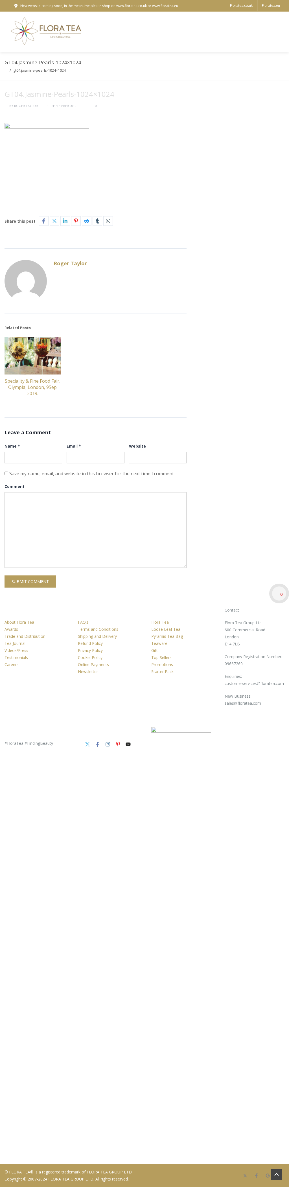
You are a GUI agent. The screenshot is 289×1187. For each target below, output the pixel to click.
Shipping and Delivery (97, 636)
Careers (12, 664)
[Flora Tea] (47, 31)
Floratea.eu (271, 5)
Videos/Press (16, 650)
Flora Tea (160, 622)
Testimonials (16, 657)
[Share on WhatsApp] (108, 220)
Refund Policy (90, 643)
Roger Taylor (26, 106)
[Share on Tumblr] (97, 220)
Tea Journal (15, 643)
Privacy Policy (90, 650)
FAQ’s (83, 622)
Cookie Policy (90, 657)
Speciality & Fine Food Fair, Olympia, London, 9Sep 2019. (32, 387)
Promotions (162, 664)
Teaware (159, 643)
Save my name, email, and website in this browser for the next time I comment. (92, 473)
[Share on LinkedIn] (65, 220)
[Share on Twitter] (54, 220)
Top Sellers (161, 657)
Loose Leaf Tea (165, 629)
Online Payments (93, 664)
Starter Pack (162, 671)
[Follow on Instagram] (107, 744)
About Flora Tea (19, 622)
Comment (15, 486)
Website (137, 446)
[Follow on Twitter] (87, 744)
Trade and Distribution (25, 636)
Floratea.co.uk (241, 5)
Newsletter (88, 671)
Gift (154, 650)
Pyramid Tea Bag (167, 636)
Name (12, 446)
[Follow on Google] (267, 1175)
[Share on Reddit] (86, 220)
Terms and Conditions (98, 629)
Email (74, 446)
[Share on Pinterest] (75, 220)
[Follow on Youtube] (128, 744)
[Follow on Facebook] (97, 744)
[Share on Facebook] (43, 220)
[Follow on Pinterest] (117, 744)
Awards (11, 629)
